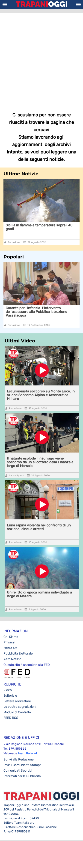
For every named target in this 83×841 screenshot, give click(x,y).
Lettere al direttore (17, 701)
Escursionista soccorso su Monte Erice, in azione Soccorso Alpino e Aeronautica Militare (41, 395)
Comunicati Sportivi (17, 771)
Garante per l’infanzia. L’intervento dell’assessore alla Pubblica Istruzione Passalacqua (36, 311)
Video (7, 690)
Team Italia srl (27, 753)
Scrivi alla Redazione (18, 759)
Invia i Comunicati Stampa (22, 765)
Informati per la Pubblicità (22, 776)
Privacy (9, 642)
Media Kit (10, 648)
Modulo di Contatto (17, 712)
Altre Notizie (12, 659)
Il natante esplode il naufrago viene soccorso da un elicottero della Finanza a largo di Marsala (40, 462)
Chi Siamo (10, 637)
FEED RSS (10, 718)
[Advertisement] (41, 59)
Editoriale (10, 696)
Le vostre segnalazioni (19, 707)
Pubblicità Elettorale (18, 653)
